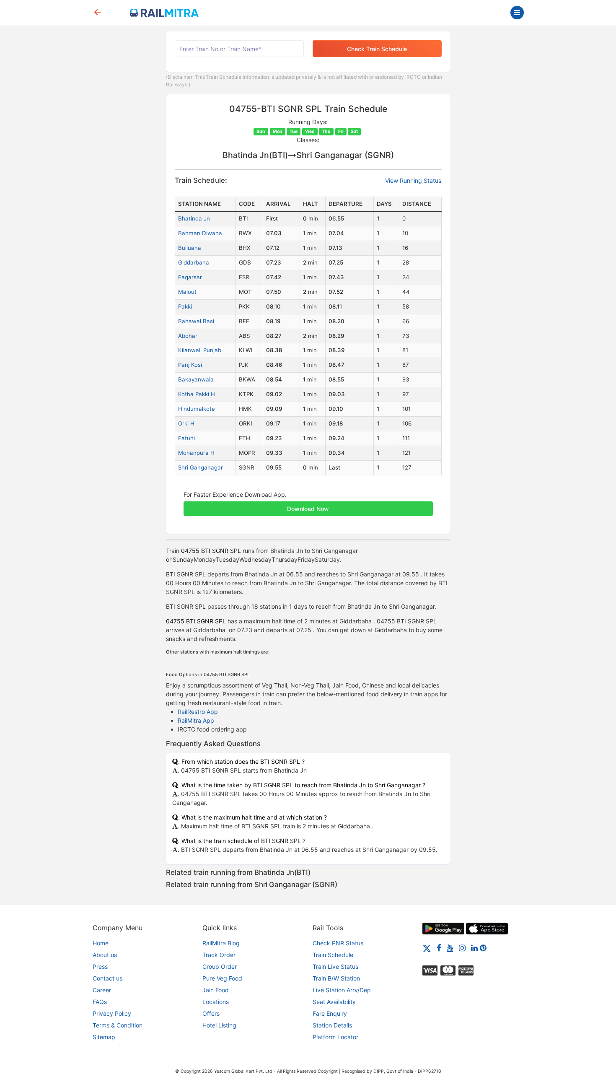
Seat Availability (334, 1001)
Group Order (219, 966)
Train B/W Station (336, 978)
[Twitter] (426, 947)
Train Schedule (333, 954)
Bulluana (189, 247)
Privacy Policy (112, 1013)
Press (100, 966)
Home (101, 943)
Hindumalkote (196, 408)
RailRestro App (198, 711)
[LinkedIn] (474, 947)
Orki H (186, 423)
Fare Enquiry (330, 1013)
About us (105, 954)
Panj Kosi (190, 364)
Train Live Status (335, 966)
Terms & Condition (117, 1025)
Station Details (332, 1025)
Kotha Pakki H (196, 394)
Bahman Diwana (200, 233)
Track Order (219, 954)
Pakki (185, 306)
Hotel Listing (219, 1025)
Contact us (107, 978)
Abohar (187, 335)
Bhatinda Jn (194, 218)
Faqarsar (190, 277)
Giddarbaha (193, 262)
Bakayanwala (196, 379)
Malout (187, 291)
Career (102, 990)
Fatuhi (186, 438)
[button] (308, 504)
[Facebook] (439, 947)
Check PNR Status (338, 943)
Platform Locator (335, 1036)
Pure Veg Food (222, 978)
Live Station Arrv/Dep (342, 990)
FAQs (100, 1001)
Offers (211, 1013)
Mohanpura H (196, 452)
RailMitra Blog (221, 943)
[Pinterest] (483, 947)
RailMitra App (196, 720)
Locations (215, 1001)
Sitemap (104, 1036)
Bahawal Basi (196, 321)
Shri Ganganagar (200, 467)
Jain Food (215, 990)
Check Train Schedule (377, 48)
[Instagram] (462, 947)
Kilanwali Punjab (199, 350)
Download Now (308, 508)
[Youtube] (450, 947)
